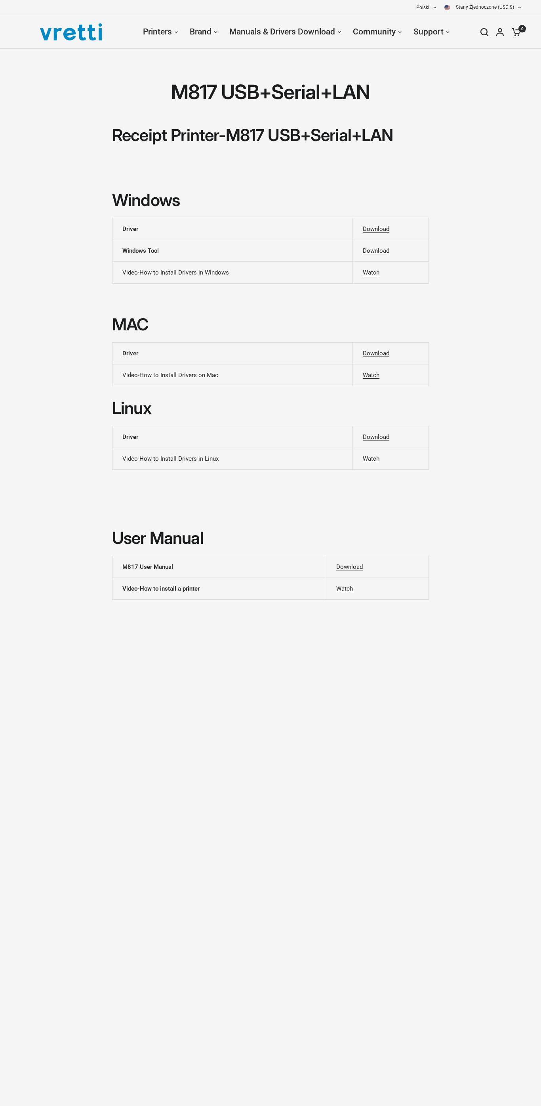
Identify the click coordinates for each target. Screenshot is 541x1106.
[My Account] (500, 32)
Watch (371, 272)
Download (376, 229)
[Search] (484, 32)
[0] (514, 32)
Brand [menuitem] (200, 31)
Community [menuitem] (374, 31)
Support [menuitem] (428, 31)
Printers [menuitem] (157, 31)
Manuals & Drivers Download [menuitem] (282, 31)
